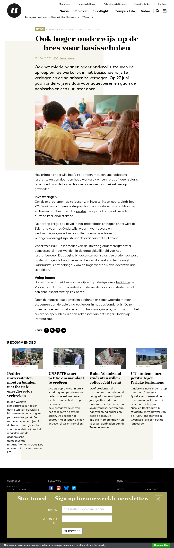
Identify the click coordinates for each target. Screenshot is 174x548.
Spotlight (101, 11)
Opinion (81, 11)
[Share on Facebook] (46, 330)
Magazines (64, 4)
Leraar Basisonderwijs (60, 29)
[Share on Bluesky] (52, 330)
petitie (79, 29)
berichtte (123, 282)
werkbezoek (91, 29)
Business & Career (87, 4)
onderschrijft (112, 246)
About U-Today (142, 4)
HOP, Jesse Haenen (64, 58)
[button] (158, 499)
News (64, 11)
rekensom (85, 314)
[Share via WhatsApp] (57, 330)
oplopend (120, 174)
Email (52, 509)
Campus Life (125, 11)
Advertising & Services (115, 4)
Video (145, 11)
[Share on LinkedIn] (63, 330)
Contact (162, 4)
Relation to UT (47, 520)
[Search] (165, 11)
